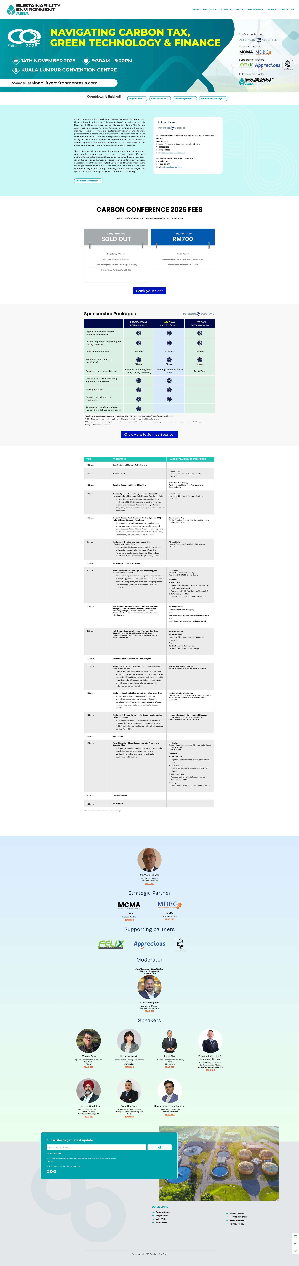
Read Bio (149, 883)
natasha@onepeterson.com (173, 153)
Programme (254, 9)
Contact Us (287, 9)
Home (196, 9)
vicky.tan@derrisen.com (172, 167)
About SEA (208, 9)
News (271, 9)
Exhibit (225, 9)
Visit (238, 9)
